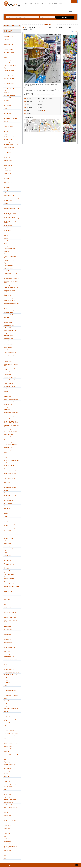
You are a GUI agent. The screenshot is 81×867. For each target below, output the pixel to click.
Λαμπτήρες (6, 476)
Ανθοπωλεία (6, 47)
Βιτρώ (5, 233)
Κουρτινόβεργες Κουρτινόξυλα (10, 465)
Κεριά (5, 789)
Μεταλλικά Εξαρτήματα (8, 500)
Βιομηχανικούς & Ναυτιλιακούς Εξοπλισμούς (10, 847)
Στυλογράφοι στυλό (8, 629)
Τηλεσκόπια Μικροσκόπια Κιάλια (10, 659)
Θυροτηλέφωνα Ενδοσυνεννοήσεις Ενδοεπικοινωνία (11, 358)
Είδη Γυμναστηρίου (8, 170)
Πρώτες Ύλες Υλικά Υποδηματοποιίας (11, 581)
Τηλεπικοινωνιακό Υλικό (9, 656)
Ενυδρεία (6, 276)
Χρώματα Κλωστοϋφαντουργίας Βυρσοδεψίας (10, 719)
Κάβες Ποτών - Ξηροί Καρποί (10, 95)
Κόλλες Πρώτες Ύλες (8, 447)
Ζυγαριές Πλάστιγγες (8, 347)
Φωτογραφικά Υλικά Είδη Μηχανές (11, 695)
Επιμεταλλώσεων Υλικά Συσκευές (11, 330)
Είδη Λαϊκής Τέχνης (8, 781)
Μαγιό (5, 485)
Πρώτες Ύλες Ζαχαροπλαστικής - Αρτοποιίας (10, 571)
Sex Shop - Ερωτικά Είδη (9, 83)
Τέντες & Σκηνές (7, 651)
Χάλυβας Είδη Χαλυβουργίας (10, 700)
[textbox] (22, 17)
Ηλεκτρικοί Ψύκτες (7, 372)
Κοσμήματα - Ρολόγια (8, 97)
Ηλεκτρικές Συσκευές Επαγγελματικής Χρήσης (11, 368)
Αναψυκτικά (6, 205)
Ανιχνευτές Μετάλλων (8, 49)
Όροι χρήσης (36, 3)
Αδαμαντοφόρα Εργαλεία (9, 195)
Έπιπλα (5, 81)
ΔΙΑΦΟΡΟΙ (6, 190)
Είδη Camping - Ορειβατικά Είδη (10, 797)
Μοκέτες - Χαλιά (7, 175)
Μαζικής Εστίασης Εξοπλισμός (10, 487)
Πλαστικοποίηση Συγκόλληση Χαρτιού (12, 754)
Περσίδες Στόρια (7, 543)
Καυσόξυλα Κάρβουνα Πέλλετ (10, 429)
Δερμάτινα (6, 57)
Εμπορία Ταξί (6, 776)
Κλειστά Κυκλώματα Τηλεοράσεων (11, 444)
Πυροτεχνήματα (7, 187)
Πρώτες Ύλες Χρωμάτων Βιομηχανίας (11, 586)
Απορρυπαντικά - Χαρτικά (9, 52)
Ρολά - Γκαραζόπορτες (8, 602)
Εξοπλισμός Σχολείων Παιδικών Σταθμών (10, 307)
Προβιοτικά (6, 838)
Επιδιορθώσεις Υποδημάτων (10, 78)
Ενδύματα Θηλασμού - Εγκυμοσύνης (11, 843)
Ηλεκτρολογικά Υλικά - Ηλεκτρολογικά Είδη (12, 89)
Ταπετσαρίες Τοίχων (8, 642)
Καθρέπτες (6, 391)
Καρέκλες (6, 407)
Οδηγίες (49, 3)
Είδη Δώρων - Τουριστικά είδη (10, 65)
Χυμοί (5, 725)
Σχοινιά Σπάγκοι (7, 634)
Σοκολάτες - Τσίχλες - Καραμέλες (10, 617)
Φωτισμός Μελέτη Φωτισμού (10, 690)
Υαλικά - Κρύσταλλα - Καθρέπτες (10, 118)
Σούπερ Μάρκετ (7, 116)
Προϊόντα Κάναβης (8, 786)
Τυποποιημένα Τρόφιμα (9, 669)
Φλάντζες (6, 687)
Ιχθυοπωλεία (6, 92)
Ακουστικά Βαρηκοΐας (8, 36)
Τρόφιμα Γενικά (7, 661)
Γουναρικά (6, 235)
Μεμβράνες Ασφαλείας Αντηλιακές (11, 498)
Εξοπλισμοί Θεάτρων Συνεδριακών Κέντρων (11, 282)
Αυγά (5, 855)
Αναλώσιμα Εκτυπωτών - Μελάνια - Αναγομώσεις (11, 765)
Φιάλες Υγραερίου (7, 680)
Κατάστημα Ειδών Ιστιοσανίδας (10, 820)
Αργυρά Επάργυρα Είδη (8, 227)
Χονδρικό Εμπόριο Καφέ (9, 802)
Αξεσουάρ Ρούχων (8, 246)
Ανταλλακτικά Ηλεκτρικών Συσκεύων (11, 741)
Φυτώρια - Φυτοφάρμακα (9, 126)
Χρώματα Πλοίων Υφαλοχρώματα (10, 722)
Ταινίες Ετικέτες (7, 637)
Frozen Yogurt (7, 778)
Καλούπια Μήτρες (7, 394)
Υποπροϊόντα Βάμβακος (9, 748)
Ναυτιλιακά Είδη (7, 185)
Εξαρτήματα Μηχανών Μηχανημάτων (11, 278)
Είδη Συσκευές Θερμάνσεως (9, 260)
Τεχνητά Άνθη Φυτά (8, 654)
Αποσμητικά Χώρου (8, 225)
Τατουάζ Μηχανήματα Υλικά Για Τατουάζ (10, 648)
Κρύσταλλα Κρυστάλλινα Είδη (10, 468)
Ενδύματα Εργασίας (8, 160)
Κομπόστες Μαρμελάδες (9, 449)
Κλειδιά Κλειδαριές (8, 442)
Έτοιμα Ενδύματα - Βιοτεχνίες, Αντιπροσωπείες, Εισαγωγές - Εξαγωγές (12, 214)
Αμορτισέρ (6, 836)
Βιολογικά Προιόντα (8, 165)
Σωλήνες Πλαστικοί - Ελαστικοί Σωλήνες (10, 621)
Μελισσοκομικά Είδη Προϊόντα (10, 495)
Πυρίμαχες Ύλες (7, 594)
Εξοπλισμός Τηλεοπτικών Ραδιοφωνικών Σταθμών (9, 311)
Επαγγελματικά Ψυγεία (8, 314)
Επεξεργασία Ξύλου (8, 327)
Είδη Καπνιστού (7, 67)
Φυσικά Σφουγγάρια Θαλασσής (10, 817)
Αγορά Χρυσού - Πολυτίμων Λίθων (11, 807)
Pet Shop (6, 41)
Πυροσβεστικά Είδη (8, 139)
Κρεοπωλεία (6, 100)
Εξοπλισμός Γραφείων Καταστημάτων (11, 285)
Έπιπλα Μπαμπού (7, 768)
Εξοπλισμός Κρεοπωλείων (9, 300)
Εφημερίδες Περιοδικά (8, 344)
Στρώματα (6, 131)
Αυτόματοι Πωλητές (8, 230)
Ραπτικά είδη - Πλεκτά (8, 149)
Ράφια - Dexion (7, 599)
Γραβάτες (6, 238)
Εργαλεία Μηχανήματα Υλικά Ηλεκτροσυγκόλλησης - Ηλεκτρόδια (11, 341)
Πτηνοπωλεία (6, 589)
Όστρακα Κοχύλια (7, 530)
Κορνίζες (5, 457)
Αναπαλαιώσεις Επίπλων (9, 804)
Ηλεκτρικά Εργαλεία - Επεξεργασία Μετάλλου (11, 365)
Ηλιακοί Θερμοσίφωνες (8, 355)
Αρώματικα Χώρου (7, 841)
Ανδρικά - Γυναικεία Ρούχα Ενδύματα (11, 208)
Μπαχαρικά (6, 513)
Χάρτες (5, 706)
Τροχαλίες (6, 664)
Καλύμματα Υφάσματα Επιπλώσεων (11, 399)
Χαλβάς (5, 698)
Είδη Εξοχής (6, 251)
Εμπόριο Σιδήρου (7, 825)
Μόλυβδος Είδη (7, 508)
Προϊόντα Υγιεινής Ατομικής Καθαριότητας (9, 567)
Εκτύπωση (75, 31)
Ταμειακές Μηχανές (8, 142)
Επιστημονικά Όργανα (8, 335)
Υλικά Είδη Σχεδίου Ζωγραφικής (10, 674)
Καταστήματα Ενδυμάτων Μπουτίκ (11, 412)
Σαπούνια (6, 609)
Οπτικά (5, 108)
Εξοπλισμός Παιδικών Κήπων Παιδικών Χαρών (12, 304)
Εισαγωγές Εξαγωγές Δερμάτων (10, 273)
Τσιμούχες (6, 667)
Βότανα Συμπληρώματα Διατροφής (11, 784)
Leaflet (46, 130)
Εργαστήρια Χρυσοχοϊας (9, 147)
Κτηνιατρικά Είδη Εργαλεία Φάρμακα (11, 470)
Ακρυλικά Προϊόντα (8, 200)
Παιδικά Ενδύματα (7, 771)
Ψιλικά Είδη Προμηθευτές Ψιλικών (11, 733)
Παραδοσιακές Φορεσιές (9, 791)
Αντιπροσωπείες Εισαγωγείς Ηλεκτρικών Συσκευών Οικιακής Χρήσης (12, 218)
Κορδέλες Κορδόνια (8, 455)
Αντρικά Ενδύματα (7, 794)
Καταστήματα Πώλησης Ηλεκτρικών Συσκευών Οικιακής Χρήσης (11, 415)
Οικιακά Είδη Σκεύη (8, 518)
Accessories (6, 34)
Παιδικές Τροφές (7, 535)
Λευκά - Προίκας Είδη (8, 103)
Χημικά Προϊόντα (7, 152)
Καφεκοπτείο (6, 751)
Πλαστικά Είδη (7, 546)
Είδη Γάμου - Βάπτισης (8, 62)
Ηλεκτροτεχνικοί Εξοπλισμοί (10, 352)
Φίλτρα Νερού (7, 682)
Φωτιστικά (6, 134)
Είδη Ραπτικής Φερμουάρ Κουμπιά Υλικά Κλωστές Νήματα (11, 257)
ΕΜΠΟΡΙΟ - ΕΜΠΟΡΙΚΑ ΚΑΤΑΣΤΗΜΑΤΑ (9, 31)
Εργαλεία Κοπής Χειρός (8, 338)
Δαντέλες (6, 243)
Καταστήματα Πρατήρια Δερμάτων (11, 418)
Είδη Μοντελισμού (8, 253)
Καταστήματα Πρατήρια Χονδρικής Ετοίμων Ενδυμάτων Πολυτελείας (11, 422)
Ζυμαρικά (6, 349)
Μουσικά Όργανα (7, 105)
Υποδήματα (6, 121)
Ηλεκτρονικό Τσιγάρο (8, 746)
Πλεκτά (5, 552)
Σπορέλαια (6, 624)
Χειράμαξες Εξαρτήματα (8, 713)
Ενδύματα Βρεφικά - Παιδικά (10, 75)
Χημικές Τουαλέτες (7, 716)
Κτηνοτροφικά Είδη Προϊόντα (10, 473)
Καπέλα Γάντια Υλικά (8, 404)
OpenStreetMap (53, 130)
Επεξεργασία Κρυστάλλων (9, 325)
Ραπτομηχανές (7, 596)
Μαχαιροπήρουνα (7, 492)
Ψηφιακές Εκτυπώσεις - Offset (10, 735)
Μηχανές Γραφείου (8, 503)
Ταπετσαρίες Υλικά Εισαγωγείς (10, 644)
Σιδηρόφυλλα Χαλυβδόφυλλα (10, 612)
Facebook (76, 865)
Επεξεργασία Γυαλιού (8, 322)
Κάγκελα (5, 388)
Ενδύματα (6, 73)
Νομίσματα (6, 516)
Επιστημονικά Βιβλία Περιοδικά (10, 333)
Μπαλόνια (6, 511)
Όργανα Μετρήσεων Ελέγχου (10, 528)
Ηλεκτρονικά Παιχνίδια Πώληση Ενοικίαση (10, 380)
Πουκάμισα (6, 557)
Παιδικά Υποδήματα (8, 533)
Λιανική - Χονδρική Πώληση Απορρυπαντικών (9, 479)
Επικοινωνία (43, 3)
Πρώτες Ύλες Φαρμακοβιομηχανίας (11, 583)
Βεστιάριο (6, 162)
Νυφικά (5, 756)
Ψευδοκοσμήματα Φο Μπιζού (10, 730)
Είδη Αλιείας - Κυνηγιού (9, 136)
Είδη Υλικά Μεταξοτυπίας (9, 270)
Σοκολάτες (6, 812)
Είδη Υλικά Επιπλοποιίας (9, 265)
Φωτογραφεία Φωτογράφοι (9, 693)
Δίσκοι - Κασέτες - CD (8, 60)
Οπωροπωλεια (7, 129)
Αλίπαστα (6, 203)
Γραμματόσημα (7, 240)
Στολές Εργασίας (7, 317)
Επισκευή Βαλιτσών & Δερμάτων (10, 799)
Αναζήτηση (65, 17)
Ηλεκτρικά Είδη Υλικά (8, 361)
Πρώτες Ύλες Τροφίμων (9, 578)
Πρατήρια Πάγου (7, 560)
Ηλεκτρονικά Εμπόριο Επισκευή (10, 377)
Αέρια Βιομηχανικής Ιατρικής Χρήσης (11, 198)
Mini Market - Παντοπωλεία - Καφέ (11, 144)
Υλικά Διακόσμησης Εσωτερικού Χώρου (12, 672)
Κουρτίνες (6, 462)
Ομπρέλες (6, 521)
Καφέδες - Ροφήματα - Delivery (10, 431)
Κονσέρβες (6, 452)
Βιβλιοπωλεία (7, 54)
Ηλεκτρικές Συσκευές (8, 86)
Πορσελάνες (6, 773)
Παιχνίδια (6, 110)
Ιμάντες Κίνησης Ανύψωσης (9, 386)
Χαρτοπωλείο (6, 858)
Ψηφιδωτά (6, 738)
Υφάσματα (6, 123)
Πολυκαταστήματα (7, 113)
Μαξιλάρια (6, 490)
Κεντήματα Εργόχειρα (8, 434)
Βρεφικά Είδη (6, 759)
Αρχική (26, 3)
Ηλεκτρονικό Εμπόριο (8, 383)
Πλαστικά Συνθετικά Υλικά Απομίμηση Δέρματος (11, 549)
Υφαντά (5, 677)
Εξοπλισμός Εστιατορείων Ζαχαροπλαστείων (9, 294)
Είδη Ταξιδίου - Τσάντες (9, 70)
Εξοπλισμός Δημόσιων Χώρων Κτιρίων (12, 287)
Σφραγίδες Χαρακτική (8, 631)
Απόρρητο (54, 3)
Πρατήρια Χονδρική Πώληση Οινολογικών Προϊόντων (9, 563)
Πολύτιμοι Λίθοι (7, 555)
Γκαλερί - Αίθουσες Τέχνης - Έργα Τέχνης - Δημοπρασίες (11, 181)
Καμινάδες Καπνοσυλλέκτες (9, 401)
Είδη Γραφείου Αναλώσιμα (9, 248)
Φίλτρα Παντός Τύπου (8, 685)
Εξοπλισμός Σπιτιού (8, 173)
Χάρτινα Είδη (6, 711)
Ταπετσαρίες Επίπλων (8, 639)
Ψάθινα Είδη (6, 728)
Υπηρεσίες (60, 3)
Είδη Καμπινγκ (7, 833)
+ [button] (25, 120)
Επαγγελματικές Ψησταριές (9, 320)
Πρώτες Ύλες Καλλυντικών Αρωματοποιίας (9, 575)
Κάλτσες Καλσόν (7, 396)
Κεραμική (6, 439)
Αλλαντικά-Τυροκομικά (8, 44)
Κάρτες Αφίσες (7, 409)
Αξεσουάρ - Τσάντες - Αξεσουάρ (10, 743)
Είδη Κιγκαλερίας (7, 168)
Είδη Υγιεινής (6, 39)
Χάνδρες (5, 703)
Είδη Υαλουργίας (7, 263)
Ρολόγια (5, 604)
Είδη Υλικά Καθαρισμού (8, 268)
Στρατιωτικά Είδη (7, 626)
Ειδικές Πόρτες (7, 828)
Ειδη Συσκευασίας (7, 815)
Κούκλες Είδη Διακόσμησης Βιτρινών (11, 460)
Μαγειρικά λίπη (7, 482)
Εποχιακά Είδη (7, 178)
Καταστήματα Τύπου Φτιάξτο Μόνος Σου (11, 426)
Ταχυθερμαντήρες (7, 850)
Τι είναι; (31, 3)
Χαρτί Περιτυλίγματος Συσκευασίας (11, 708)
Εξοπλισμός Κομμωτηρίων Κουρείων (11, 298)
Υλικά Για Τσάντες (7, 823)
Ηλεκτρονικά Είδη (7, 155)
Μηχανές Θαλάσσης (8, 505)
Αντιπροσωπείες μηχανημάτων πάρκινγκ (10, 222)
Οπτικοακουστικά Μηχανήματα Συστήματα (10, 524)
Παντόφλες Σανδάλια (8, 538)
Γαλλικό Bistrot (7, 853)
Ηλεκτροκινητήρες (7, 374)
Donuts (5, 830)
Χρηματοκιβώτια (7, 157)
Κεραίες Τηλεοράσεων (8, 436)
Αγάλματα (6, 192)
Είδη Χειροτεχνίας (7, 762)
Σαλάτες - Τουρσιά (7, 607)
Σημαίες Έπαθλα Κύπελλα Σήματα (11, 615)
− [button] (25, 122)
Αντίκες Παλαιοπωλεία (8, 211)
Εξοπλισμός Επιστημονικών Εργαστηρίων (9, 291)
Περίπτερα (6, 541)
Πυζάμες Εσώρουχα (8, 591)
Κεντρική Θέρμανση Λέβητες (9, 810)
